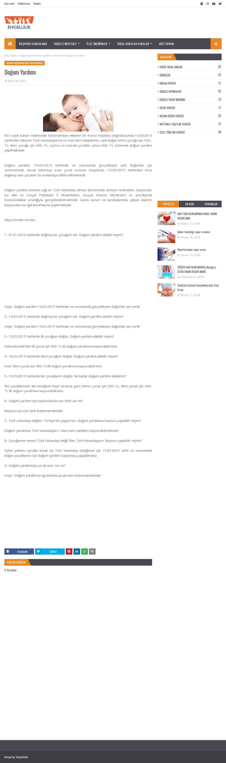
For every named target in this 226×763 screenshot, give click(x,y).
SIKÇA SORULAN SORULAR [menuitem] (133, 43)
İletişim (37, 3)
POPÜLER (168, 204)
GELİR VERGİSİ (190, 108)
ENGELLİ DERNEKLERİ (190, 91)
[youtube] (214, 4)
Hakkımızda (24, 3)
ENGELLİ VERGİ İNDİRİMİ (190, 99)
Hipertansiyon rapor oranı (191, 249)
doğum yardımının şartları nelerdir (40, 55)
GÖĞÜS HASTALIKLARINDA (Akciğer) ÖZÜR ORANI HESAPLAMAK (196, 269)
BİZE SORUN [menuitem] (166, 43)
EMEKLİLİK (190, 75)
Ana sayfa (9, 3)
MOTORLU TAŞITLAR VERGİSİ (190, 124)
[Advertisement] (78, 268)
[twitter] (220, 4)
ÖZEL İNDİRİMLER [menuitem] (97, 43)
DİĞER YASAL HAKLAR (190, 67)
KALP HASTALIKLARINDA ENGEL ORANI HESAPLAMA (197, 216)
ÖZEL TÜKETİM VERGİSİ (190, 132)
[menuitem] (10, 43)
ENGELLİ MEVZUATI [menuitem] (65, 43)
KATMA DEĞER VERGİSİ (190, 116)
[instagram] (207, 4)
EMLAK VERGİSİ (190, 83)
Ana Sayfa (10, 55)
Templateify (21, 757)
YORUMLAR (210, 204)
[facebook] (202, 4)
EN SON (189, 204)
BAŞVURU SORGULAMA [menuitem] (33, 43)
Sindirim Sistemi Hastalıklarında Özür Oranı (198, 287)
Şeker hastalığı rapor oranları (193, 232)
